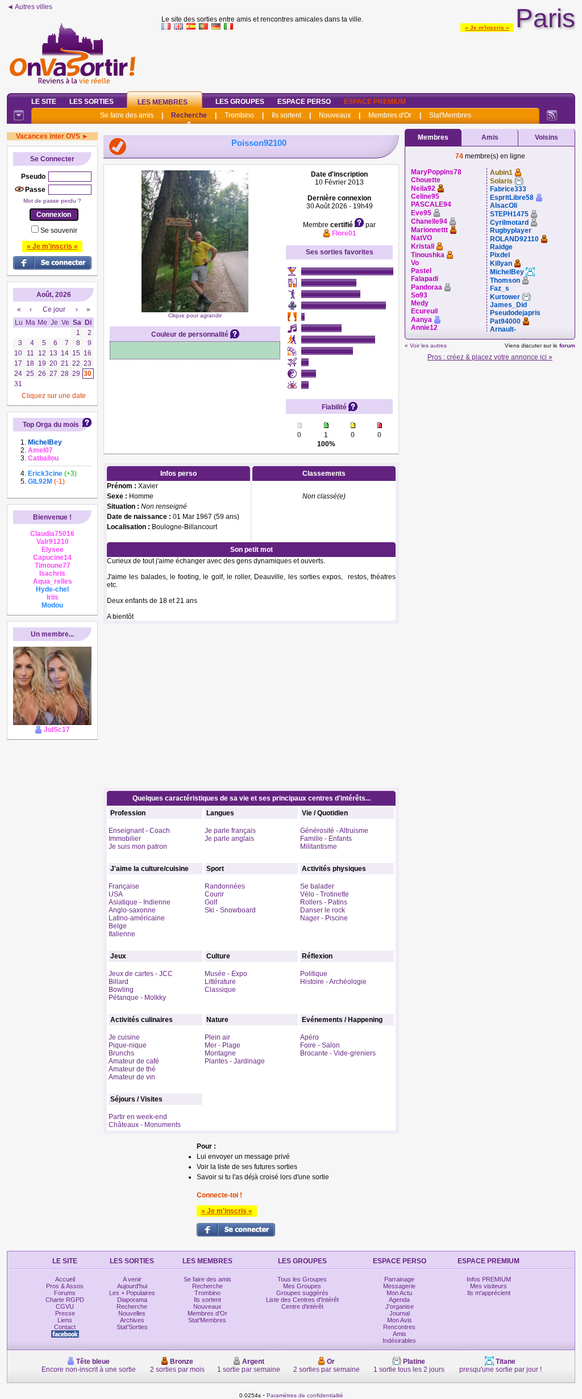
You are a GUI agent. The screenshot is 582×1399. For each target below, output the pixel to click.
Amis (489, 137)
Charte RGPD (64, 1299)
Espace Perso (304, 102)
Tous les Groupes (302, 1279)
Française (124, 886)
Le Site (43, 102)
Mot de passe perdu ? (52, 201)
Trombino (239, 115)
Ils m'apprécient (488, 1292)
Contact (65, 1326)
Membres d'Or (389, 115)
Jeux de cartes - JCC (141, 974)
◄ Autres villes (29, 7)
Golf (211, 902)
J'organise (399, 1306)
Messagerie (399, 1286)
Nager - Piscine (324, 918)
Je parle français (230, 831)
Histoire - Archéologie (333, 982)
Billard (118, 982)
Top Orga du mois (51, 425)
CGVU (65, 1306)
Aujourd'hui (132, 1286)
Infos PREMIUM (489, 1279)
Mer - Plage (222, 1045)
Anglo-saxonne (132, 910)
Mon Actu (399, 1292)
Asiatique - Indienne (140, 902)
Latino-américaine (137, 918)
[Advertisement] (368, 59)
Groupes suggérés (302, 1292)
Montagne (220, 1053)
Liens (64, 1320)
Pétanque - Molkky (137, 998)
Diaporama (132, 1299)
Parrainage (399, 1279)
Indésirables (399, 1340)
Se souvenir (58, 230)
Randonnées (225, 886)
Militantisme (318, 847)
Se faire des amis (126, 115)
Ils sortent (286, 115)
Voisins (546, 137)
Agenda (399, 1299)
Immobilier (125, 839)
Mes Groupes (302, 1286)
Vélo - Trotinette (324, 894)
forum (567, 345)
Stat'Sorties (132, 1326)
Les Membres (163, 102)
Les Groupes (239, 102)
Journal (399, 1313)
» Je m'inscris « (487, 27)
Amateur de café (134, 1061)
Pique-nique (128, 1045)
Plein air (217, 1037)
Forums (65, 1292)
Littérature (220, 982)
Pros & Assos (65, 1286)
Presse (65, 1313)
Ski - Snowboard (230, 910)
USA (116, 894)
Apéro (309, 1037)
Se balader (317, 886)
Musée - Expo (226, 974)
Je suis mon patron (138, 847)
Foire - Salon (320, 1045)
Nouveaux (335, 115)
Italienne (122, 934)
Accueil (65, 1279)
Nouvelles (132, 1313)
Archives (132, 1320)
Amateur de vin (132, 1077)
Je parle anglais (229, 839)
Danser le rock (322, 910)
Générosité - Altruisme (334, 831)
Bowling (121, 990)
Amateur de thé (132, 1069)
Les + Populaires (132, 1292)
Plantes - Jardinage (235, 1061)
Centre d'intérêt (302, 1306)
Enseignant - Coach (139, 831)
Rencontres (399, 1326)
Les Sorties (91, 102)
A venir (132, 1279)
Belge (118, 926)
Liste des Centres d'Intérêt (302, 1299)
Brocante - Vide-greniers (338, 1053)
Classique (220, 990)
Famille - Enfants (326, 839)
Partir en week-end (138, 1117)
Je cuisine (124, 1037)
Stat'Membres (450, 115)
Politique (313, 974)
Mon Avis (399, 1320)
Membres (433, 137)
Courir (214, 894)
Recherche (189, 115)
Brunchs (121, 1053)
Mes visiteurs (488, 1286)
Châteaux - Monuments (145, 1125)
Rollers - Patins (323, 902)
